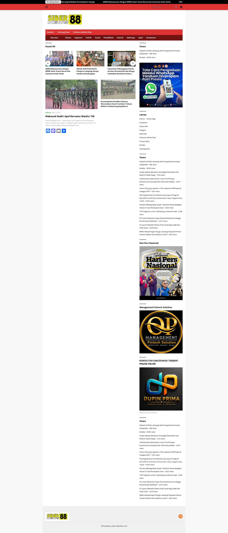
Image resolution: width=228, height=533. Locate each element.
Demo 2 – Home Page (147, 118)
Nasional (54, 37)
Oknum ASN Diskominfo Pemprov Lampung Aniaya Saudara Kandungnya (56, 71)
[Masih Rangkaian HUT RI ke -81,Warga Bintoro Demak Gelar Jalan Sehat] (122, 58)
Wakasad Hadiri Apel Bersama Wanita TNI (69, 116)
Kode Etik (142, 133)
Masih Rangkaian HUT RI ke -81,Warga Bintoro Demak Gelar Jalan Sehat (121, 71)
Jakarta (48, 112)
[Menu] (47, 7)
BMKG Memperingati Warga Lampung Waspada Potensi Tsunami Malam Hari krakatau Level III (160, 233)
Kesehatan (151, 37)
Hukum (68, 37)
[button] (176, 7)
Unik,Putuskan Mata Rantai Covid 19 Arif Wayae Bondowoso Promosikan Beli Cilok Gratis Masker (157, 180)
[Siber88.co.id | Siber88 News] (65, 19)
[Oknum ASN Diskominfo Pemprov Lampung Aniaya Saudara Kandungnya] (59, 58)
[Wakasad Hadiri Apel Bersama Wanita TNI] (71, 94)
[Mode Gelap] (181, 7)
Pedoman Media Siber (82, 32)
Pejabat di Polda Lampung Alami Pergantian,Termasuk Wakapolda (159, 52)
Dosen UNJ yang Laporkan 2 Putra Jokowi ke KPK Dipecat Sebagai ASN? (160, 190)
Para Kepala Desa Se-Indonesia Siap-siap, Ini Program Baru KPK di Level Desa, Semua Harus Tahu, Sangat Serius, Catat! (160, 198)
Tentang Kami (63, 32)
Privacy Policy (144, 141)
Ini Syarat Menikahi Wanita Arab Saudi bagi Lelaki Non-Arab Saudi (159, 226)
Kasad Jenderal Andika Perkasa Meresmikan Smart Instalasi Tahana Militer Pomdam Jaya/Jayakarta (116, 104)
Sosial (97, 37)
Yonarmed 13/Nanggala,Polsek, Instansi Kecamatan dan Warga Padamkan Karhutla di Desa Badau (90, 71)
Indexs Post (143, 126)
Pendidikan (108, 37)
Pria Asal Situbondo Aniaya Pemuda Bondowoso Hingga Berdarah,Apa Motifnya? (160, 220)
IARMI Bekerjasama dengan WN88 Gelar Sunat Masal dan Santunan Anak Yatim (116, 2)
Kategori (142, 130)
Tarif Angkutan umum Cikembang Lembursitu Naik (158, 211)
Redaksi (50, 32)
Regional (78, 37)
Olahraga (131, 37)
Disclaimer (143, 122)
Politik (88, 37)
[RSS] (180, 516)
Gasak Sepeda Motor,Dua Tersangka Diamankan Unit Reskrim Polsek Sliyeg (159, 174)
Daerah (120, 37)
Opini (140, 37)
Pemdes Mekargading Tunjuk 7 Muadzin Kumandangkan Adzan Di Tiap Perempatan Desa (160, 206)
